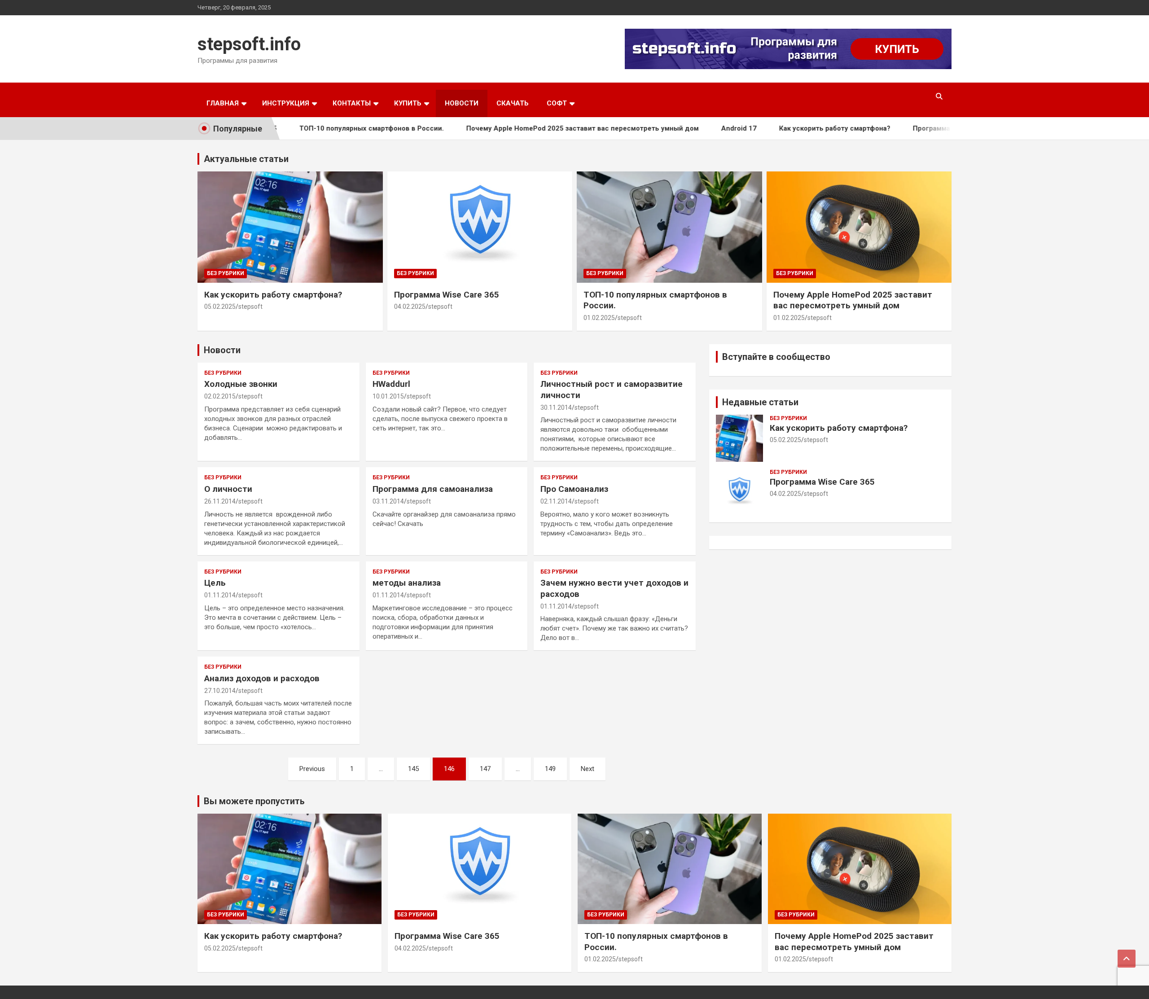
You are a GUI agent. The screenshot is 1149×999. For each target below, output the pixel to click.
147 (485, 769)
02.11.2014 (556, 501)
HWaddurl (391, 384)
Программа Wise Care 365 (926, 128)
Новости (461, 103)
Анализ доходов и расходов (262, 678)
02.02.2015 (220, 396)
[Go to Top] (1127, 959)
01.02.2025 (599, 317)
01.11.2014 (220, 595)
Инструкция (285, 103)
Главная (222, 103)
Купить (407, 103)
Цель (215, 583)
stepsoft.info (249, 44)
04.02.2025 (409, 306)
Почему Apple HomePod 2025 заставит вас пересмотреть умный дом (553, 128)
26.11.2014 (220, 501)
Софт (557, 103)
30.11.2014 (556, 407)
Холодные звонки (240, 384)
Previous (312, 769)
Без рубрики (225, 273)
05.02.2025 (220, 306)
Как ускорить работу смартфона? (805, 128)
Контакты (352, 103)
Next (587, 769)
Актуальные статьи (246, 158)
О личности (228, 489)
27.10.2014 (220, 690)
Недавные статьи (760, 402)
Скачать (512, 103)
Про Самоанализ (574, 489)
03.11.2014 (388, 501)
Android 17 (710, 128)
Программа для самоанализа (433, 489)
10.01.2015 (388, 396)
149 (550, 769)
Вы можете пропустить (254, 801)
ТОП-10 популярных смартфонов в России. (342, 128)
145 (413, 769)
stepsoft (250, 306)
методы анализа (407, 583)
